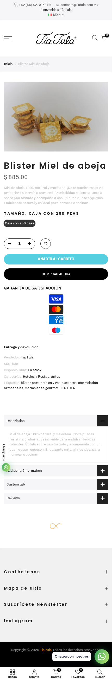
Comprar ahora (56, 274)
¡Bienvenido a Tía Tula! (56, 10)
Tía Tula (27, 357)
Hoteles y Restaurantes (41, 377)
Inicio (8, 64)
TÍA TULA (67, 388)
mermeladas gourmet (42, 388)
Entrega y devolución (21, 347)
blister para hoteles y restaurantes (49, 383)
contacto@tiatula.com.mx (79, 5)
